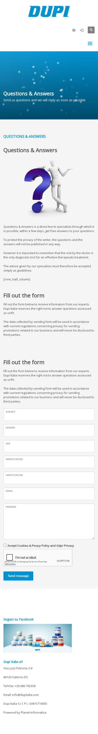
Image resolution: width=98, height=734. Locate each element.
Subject (10, 411)
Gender (10, 427)
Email (9, 490)
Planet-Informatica (33, 712)
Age (8, 443)
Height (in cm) (14, 475)
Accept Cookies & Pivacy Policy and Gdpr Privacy (41, 546)
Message (11, 506)
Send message (18, 576)
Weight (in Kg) (14, 459)
